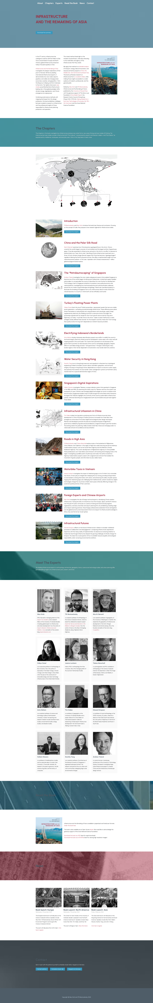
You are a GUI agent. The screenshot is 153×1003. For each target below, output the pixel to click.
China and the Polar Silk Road (80, 242)
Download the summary (44, 32)
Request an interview (74, 969)
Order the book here (70, 825)
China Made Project (76, 95)
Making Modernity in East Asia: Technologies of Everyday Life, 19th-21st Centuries (76, 101)
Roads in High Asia (74, 439)
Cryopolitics (96, 630)
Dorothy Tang (68, 363)
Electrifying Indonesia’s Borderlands (84, 333)
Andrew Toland (68, 277)
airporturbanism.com (45, 632)
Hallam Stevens (68, 387)
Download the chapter (72, 232)
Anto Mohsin (67, 337)
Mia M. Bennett (68, 247)
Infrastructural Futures (76, 523)
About (40, 3)
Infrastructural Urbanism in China (82, 411)
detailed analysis (84, 66)
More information (83, 926)
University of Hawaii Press (80, 91)
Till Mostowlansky (82, 87)
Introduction (71, 221)
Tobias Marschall (81, 443)
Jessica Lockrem (68, 473)
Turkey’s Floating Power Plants (81, 302)
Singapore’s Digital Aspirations (81, 383)
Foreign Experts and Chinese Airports (84, 495)
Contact (90, 3)
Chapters (49, 3)
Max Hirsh (72, 87)
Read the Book (71, 3)
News (82, 3)
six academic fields (79, 77)
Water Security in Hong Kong (80, 359)
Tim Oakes (67, 415)
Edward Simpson (69, 527)
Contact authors (41, 969)
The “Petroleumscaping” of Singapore (85, 272)
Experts (59, 3)
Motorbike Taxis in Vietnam (79, 469)
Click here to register (96, 926)
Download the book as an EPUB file (74, 837)
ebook (92, 829)
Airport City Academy (43, 619)
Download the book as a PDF (72, 835)
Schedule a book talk (57, 969)
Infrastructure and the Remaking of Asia (47, 68)
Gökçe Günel (67, 307)
